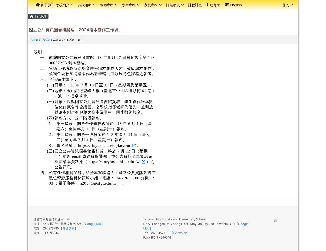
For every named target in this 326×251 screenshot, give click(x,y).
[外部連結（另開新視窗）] (133, 145)
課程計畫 (195, 4)
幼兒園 (215, 4)
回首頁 (46, 4)
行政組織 (84, 4)
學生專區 (129, 4)
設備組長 (36, 39)
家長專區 (151, 4)
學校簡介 (62, 4)
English (236, 4)
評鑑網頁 (173, 4)
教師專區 (107, 4)
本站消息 (39, 16)
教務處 (46, 39)
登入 (285, 4)
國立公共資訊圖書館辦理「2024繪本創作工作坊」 (75, 30)
